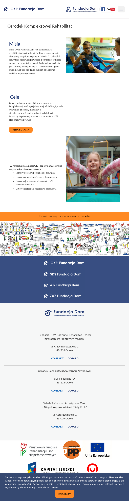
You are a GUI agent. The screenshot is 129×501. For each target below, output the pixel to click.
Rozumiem (64, 493)
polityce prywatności (19, 484)
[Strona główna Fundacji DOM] (64, 312)
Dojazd (73, 358)
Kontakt (57, 358)
